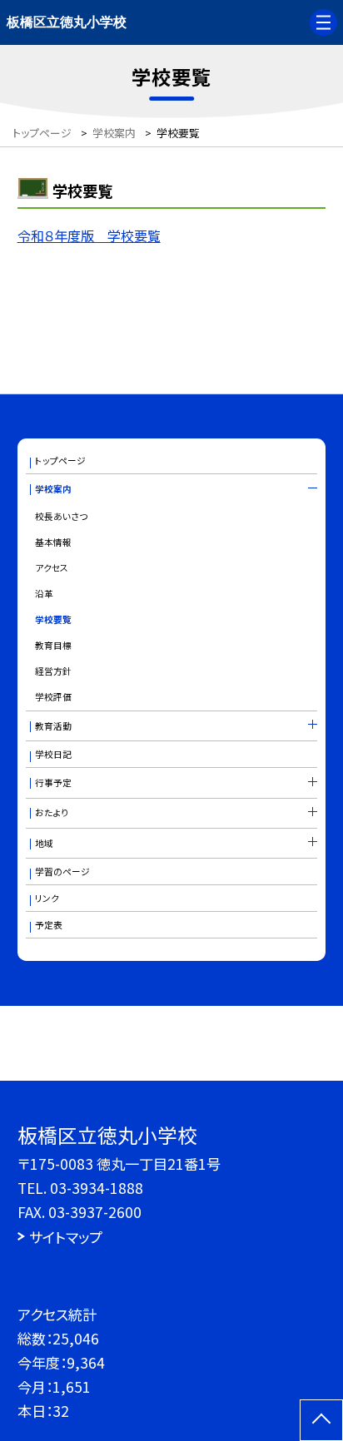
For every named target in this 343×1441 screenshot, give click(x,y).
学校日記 (53, 754)
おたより (51, 812)
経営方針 (53, 671)
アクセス (51, 568)
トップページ (60, 460)
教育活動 (53, 726)
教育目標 (53, 645)
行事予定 (53, 782)
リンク (47, 898)
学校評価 (53, 697)
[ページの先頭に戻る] (321, 1420)
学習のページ (62, 871)
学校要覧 (53, 619)
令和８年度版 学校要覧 (89, 235)
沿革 (44, 593)
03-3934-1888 (96, 1187)
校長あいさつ (61, 516)
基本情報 (53, 542)
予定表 (48, 925)
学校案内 (53, 489)
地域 (44, 843)
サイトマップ (65, 1236)
